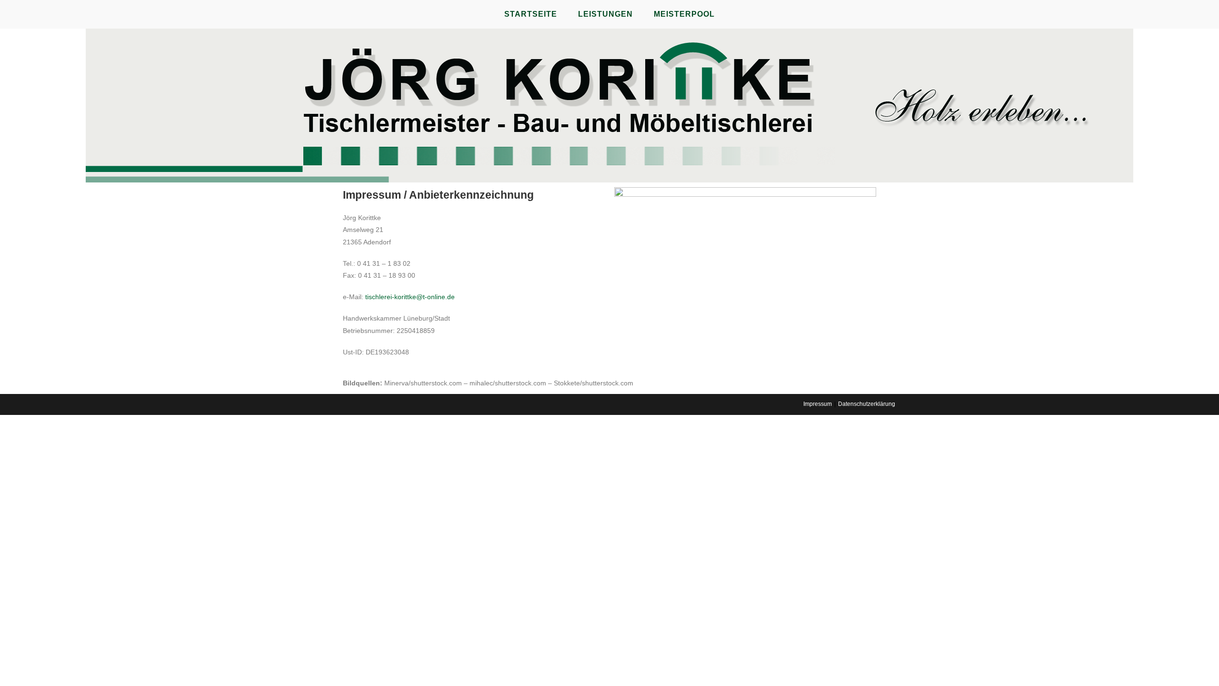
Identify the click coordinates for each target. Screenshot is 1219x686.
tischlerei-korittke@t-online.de (410, 297)
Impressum (817, 404)
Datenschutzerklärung (866, 404)
